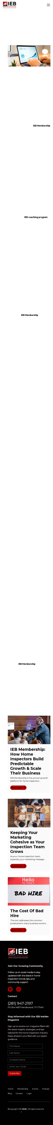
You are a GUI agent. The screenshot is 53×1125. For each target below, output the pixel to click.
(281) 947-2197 (20, 1003)
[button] (47, 5)
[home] (9, 5)
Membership (22, 1089)
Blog (10, 1093)
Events (35, 1089)
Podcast (45, 1089)
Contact (19, 1093)
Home (10, 1089)
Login (29, 1093)
